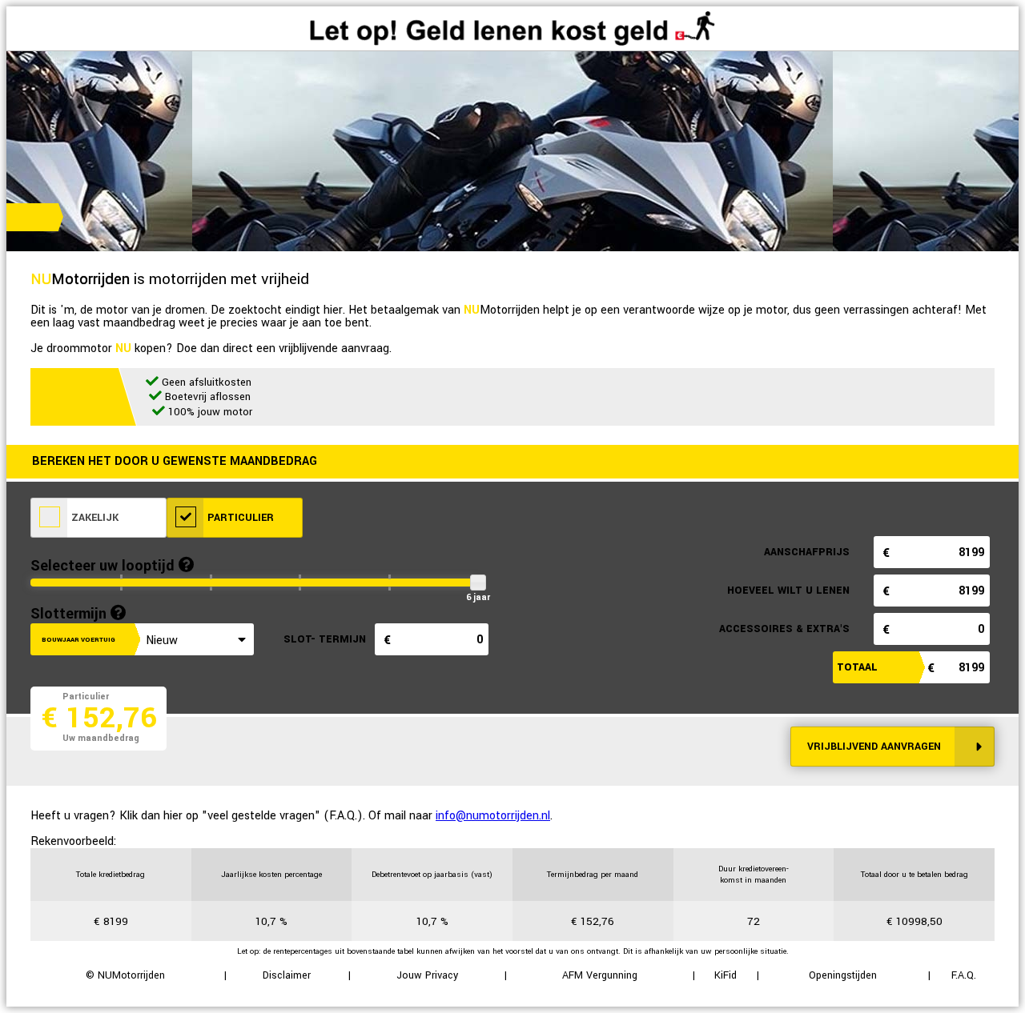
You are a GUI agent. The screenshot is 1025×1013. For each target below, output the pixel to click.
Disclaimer (287, 975)
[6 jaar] (477, 582)
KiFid (725, 975)
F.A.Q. (963, 975)
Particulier (239, 518)
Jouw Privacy (427, 975)
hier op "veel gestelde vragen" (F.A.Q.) (263, 815)
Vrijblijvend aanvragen (874, 746)
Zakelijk (93, 518)
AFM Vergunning (599, 975)
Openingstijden (843, 975)
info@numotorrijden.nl (493, 815)
